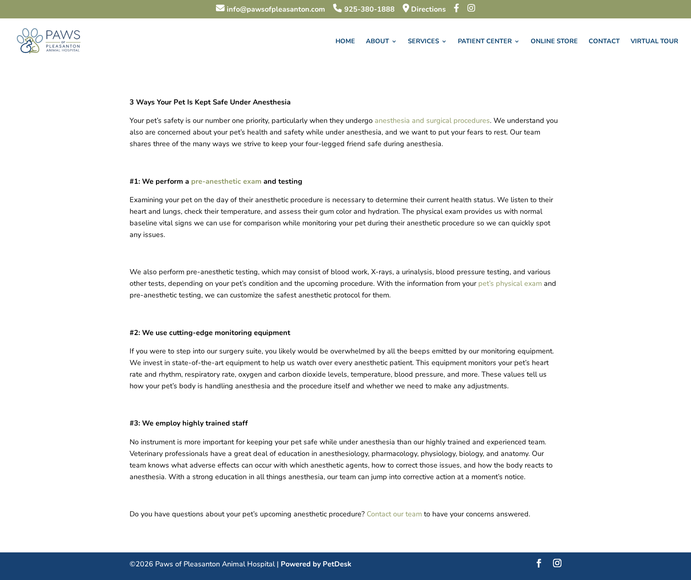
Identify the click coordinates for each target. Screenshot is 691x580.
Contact (604, 42)
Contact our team (394, 514)
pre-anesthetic (216, 181)
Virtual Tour (654, 42)
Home (345, 42)
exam (252, 181)
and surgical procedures (450, 120)
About (377, 42)
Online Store (554, 42)
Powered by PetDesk (316, 564)
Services (423, 42)
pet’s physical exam (510, 283)
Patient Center (485, 42)
